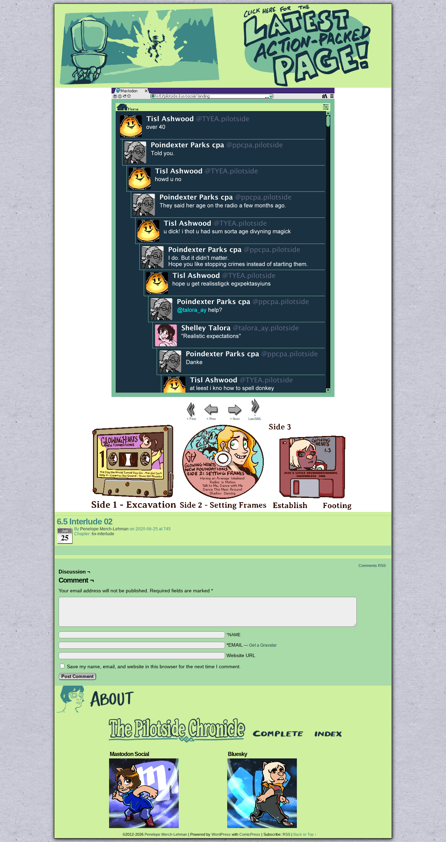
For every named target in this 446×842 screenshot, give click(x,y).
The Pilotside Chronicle (223, 45)
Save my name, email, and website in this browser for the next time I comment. (154, 666)
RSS (286, 834)
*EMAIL (251, 645)
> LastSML (254, 417)
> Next (235, 419)
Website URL (240, 655)
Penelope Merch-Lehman (104, 529)
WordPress (221, 834)
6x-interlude (103, 533)
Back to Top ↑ (305, 834)
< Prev (211, 419)
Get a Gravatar (263, 645)
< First (191, 419)
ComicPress (249, 834)
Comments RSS (372, 565)
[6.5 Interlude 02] (223, 395)
